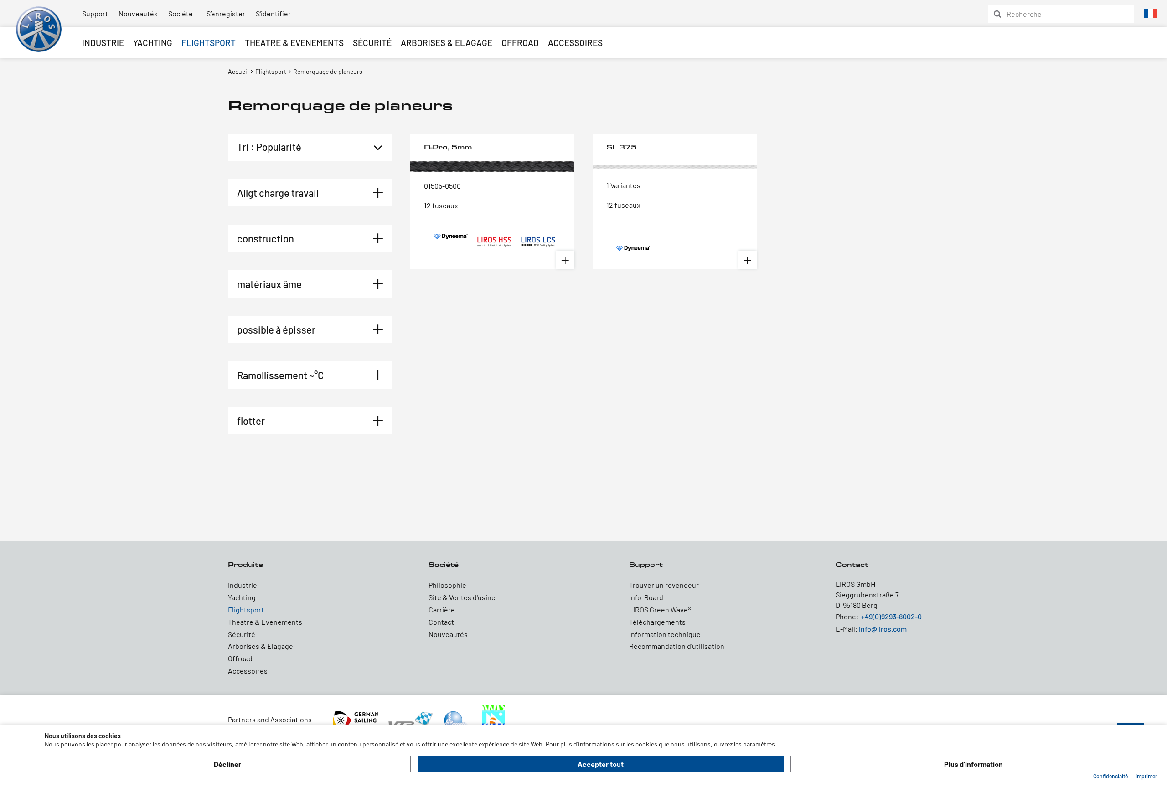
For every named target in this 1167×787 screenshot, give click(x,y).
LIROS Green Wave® (660, 609)
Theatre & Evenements (294, 42)
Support (95, 13)
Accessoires (575, 42)
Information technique (665, 634)
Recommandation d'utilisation (676, 646)
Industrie (103, 42)
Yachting (152, 42)
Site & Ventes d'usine (462, 597)
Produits (245, 564)
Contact (441, 621)
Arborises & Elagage (446, 42)
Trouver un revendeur (664, 585)
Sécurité (372, 42)
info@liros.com (883, 628)
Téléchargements (657, 621)
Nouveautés (138, 13)
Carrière (442, 609)
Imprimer (1146, 776)
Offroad (520, 42)
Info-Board (646, 597)
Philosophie (447, 585)
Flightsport (208, 42)
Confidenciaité (1110, 776)
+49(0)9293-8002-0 (891, 616)
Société (180, 13)
